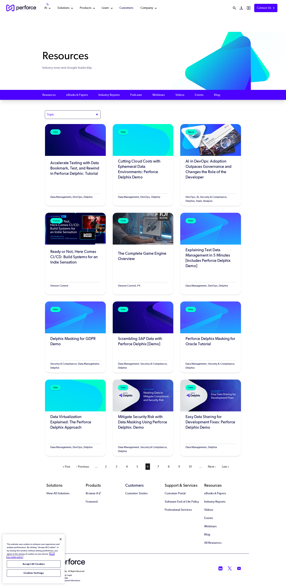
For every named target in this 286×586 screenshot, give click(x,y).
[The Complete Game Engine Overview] (143, 253)
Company (147, 8)
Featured (92, 501)
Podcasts (136, 95)
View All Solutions (57, 493)
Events (199, 95)
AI (45, 8)
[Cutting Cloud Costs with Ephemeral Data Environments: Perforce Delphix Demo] (143, 164)
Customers (126, 8)
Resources (49, 95)
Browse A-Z (93, 493)
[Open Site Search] (234, 8)
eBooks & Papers (77, 95)
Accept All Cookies (34, 564)
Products (85, 8)
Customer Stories (136, 493)
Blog (217, 95)
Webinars (158, 95)
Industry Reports (109, 95)
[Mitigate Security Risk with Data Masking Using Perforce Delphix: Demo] (143, 418)
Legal (69, 575)
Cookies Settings (34, 573)
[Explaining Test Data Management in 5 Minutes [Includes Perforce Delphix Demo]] (211, 253)
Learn (105, 8)
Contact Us (264, 8)
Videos (179, 95)
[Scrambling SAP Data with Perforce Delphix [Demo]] (143, 337)
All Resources (212, 543)
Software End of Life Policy (182, 501)
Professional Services (178, 510)
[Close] (60, 539)
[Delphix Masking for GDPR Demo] (75, 337)
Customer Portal (175, 493)
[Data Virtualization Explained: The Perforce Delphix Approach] (75, 418)
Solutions (63, 8)
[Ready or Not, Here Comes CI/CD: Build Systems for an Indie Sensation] (75, 253)
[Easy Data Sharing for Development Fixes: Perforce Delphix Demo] (211, 418)
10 (191, 466)
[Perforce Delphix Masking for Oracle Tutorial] (211, 337)
